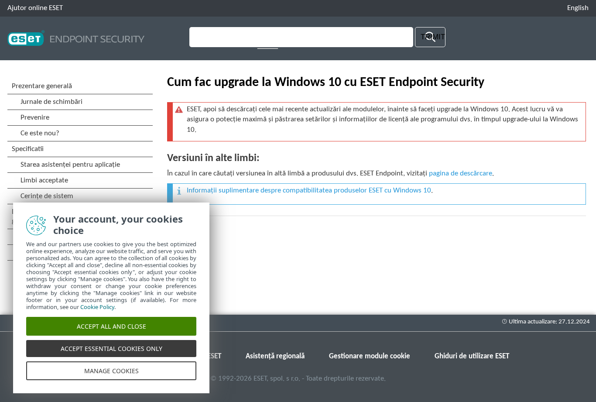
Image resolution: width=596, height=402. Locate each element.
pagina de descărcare (460, 173)
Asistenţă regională (275, 356)
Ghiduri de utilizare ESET (472, 356)
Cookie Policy (97, 307)
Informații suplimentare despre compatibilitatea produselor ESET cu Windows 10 (309, 190)
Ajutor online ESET (35, 8)
